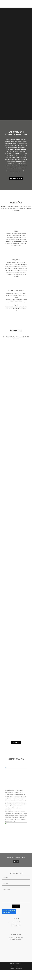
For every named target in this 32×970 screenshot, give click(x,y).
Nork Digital (19, 968)
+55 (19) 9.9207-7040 (16, 923)
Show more (16, 742)
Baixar (16, 861)
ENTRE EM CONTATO (16, 178)
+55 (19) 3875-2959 (16, 925)
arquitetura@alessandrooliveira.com (16, 922)
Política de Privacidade (16, 966)
